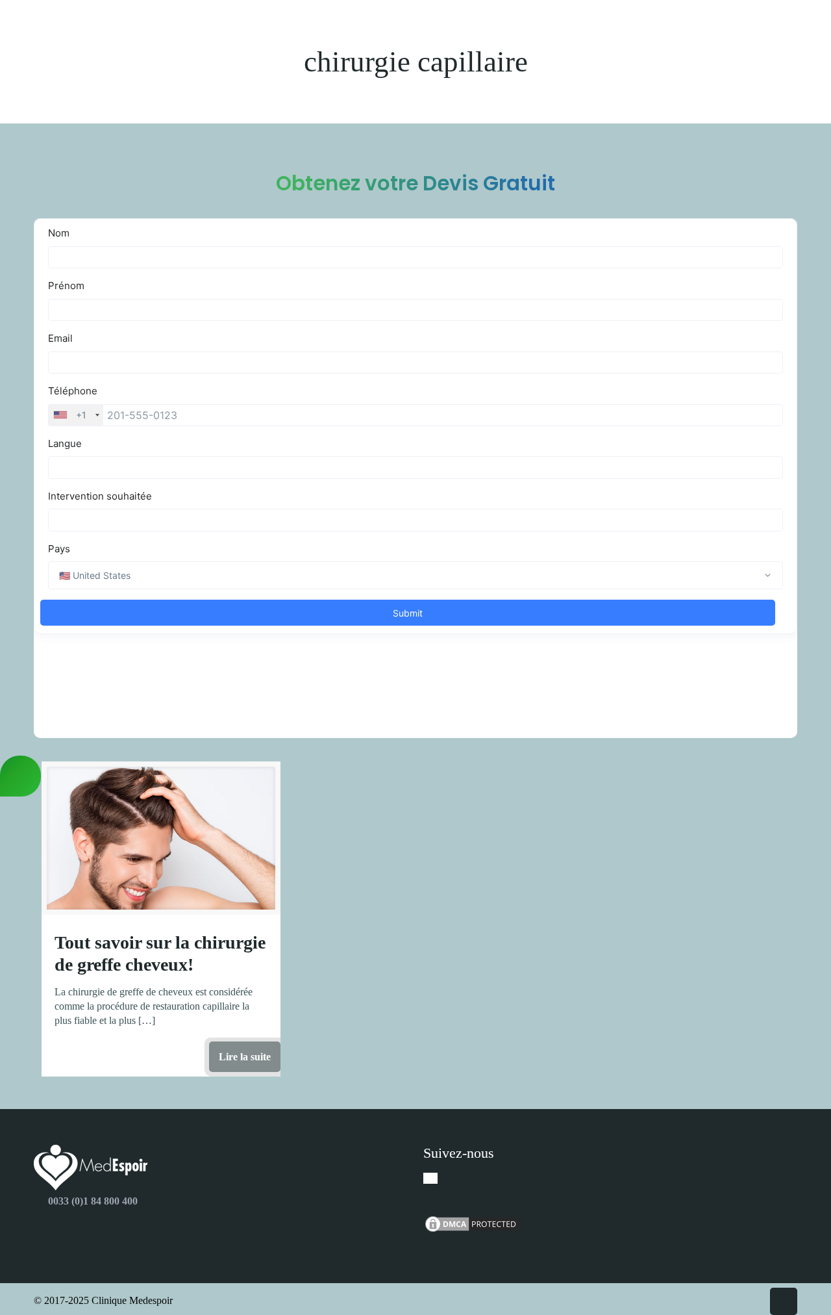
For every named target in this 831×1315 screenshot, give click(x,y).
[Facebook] (430, 1178)
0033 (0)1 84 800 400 (93, 1200)
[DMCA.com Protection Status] (472, 1230)
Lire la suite (245, 1056)
